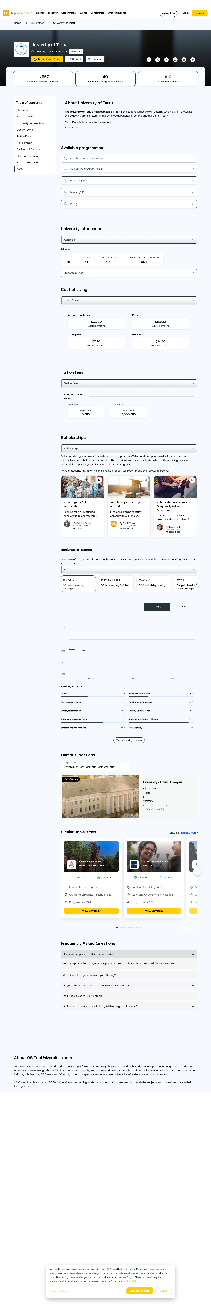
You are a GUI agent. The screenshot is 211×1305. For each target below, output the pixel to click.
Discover (53, 12)
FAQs (20, 169)
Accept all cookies (139, 1290)
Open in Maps (153, 809)
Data (183, 606)
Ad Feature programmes (86, 168)
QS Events (47, 1074)
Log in (185, 12)
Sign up (200, 13)
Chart (157, 606)
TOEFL (69, 257)
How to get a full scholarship (75, 504)
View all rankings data (127, 740)
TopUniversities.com (26, 1066)
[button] (197, 871)
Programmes (25, 116)
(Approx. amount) (96, 325)
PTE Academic (108, 257)
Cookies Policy (130, 1281)
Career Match (68, 12)
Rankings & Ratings (28, 149)
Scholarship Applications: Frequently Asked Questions (174, 506)
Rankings (39, 12)
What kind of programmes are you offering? (89, 975)
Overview (22, 110)
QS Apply (64, 1074)
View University (91, 910)
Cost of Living (25, 129)
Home (17, 23)
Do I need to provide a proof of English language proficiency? (100, 1006)
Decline (164, 1290)
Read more (71, 127)
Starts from (86, 410)
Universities (37, 23)
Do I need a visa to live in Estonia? (83, 995)
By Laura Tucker (174, 526)
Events (83, 12)
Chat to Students (117, 12)
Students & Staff (73, 273)
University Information (30, 123)
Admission (70, 239)
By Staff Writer (127, 523)
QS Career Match (24, 1082)
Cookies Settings (59, 1290)
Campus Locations (28, 156)
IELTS (86, 257)
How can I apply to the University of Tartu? (88, 954)
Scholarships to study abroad (125, 504)
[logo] (17, 13)
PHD (74, 204)
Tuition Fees (24, 136)
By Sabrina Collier (82, 523)
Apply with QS (168, 13)
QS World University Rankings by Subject (75, 1070)
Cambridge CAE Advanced (143, 257)
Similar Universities (28, 162)
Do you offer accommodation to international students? (96, 985)
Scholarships (97, 12)
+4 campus (76, 51)
